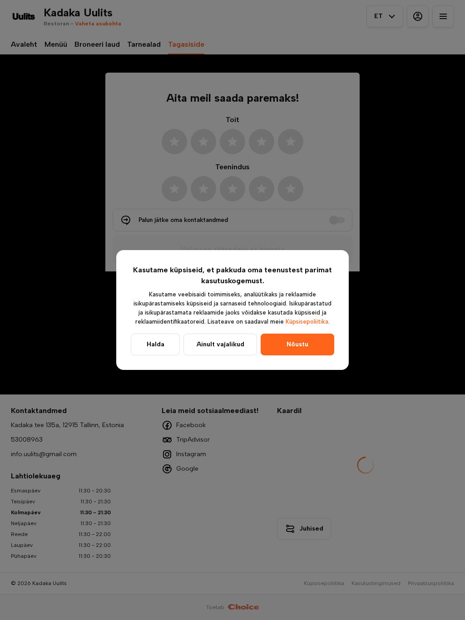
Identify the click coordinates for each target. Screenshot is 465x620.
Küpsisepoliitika (307, 321)
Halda (155, 344)
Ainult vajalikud (220, 344)
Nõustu (297, 344)
